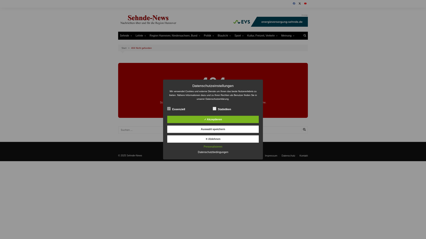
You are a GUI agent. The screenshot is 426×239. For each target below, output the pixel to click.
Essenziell (178, 109)
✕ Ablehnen (213, 139)
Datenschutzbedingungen (213, 152)
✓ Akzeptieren (213, 119)
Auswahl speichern (213, 129)
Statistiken (224, 109)
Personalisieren (213, 146)
